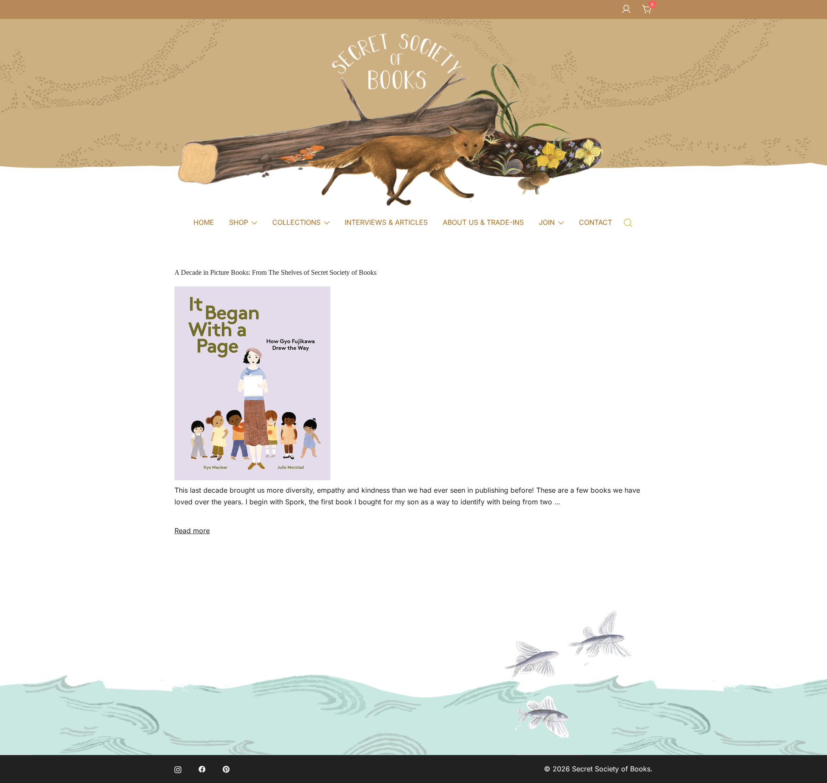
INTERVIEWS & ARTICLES (386, 222)
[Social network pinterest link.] (226, 768)
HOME (203, 222)
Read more (192, 530)
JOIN (547, 222)
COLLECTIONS (296, 222)
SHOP (238, 222)
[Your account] (626, 9)
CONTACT (595, 222)
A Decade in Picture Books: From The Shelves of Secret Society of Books (275, 272)
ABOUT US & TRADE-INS (483, 222)
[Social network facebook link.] (202, 768)
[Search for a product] (628, 222)
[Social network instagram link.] (177, 768)
